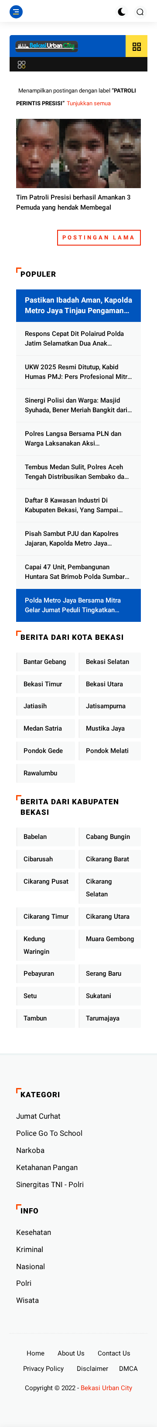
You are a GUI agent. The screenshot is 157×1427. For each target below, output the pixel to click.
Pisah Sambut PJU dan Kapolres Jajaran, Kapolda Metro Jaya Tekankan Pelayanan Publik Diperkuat (72, 539)
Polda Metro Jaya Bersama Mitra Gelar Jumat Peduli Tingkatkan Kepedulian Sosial (73, 605)
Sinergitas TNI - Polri (50, 1184)
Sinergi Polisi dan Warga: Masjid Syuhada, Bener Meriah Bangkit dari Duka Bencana (76, 405)
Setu (30, 996)
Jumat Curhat (38, 1116)
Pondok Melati (107, 751)
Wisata (27, 1300)
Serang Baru (103, 973)
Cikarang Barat (107, 859)
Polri (23, 1283)
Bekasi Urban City (106, 1388)
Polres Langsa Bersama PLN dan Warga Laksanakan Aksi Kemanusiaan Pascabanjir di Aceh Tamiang (74, 439)
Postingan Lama (99, 237)
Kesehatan (33, 1232)
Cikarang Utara (108, 916)
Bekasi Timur (43, 684)
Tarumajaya (102, 1018)
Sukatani (98, 996)
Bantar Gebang (45, 662)
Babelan (35, 837)
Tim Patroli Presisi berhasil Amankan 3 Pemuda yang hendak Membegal (73, 202)
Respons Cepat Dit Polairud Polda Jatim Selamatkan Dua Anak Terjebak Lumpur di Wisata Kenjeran (77, 339)
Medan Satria (43, 728)
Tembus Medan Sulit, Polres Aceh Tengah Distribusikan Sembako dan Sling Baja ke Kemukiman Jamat (76, 472)
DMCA (128, 1369)
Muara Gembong (110, 939)
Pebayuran (39, 973)
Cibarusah (38, 859)
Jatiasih (35, 706)
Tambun (35, 1018)
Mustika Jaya (105, 728)
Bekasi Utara (104, 684)
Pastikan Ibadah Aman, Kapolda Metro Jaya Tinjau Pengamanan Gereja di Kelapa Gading (78, 306)
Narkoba (30, 1150)
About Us (71, 1353)
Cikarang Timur (46, 916)
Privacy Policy (43, 1369)
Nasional (30, 1266)
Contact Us (114, 1353)
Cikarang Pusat (46, 881)
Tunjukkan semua (89, 103)
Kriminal (29, 1249)
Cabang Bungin (108, 837)
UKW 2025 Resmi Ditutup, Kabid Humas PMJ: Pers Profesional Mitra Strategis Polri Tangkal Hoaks (78, 372)
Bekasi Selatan (107, 662)
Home (35, 1353)
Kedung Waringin (36, 945)
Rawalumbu (40, 773)
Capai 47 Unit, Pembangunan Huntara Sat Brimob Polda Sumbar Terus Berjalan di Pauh (75, 572)
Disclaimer (92, 1369)
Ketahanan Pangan (47, 1167)
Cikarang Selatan (99, 888)
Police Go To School (49, 1133)
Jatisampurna (106, 706)
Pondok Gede (43, 751)
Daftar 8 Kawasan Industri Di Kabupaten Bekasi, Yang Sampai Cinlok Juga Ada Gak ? (71, 505)
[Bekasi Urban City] (46, 46)
